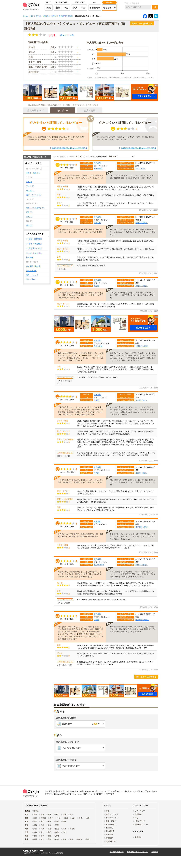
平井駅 (96, 620)
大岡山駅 (97, 223)
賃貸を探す (81, 724)
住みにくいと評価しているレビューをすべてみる (138, 148)
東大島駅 (97, 163)
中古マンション (79, 105)
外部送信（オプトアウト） (137, 852)
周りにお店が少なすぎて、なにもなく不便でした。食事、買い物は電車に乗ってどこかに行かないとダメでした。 (125, 138)
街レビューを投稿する (142, 23)
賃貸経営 (109, 838)
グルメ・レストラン (34, 253)
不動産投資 (110, 831)
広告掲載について (141, 824)
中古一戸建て (93, 105)
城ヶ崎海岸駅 (99, 565)
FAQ (136, 818)
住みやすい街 (109, 7)
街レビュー (67, 35)
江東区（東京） (141, 400)
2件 (52, 52)
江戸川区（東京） (142, 527)
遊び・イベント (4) (33, 195)
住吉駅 (96, 400)
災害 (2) (29, 212)
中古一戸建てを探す (71, 766)
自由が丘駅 (98, 346)
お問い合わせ (140, 821)
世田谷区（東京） (142, 346)
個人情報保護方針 (116, 852)
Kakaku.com (34, 853)
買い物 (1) (30, 190)
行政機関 (29, 258)
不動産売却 (95, 7)
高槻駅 (96, 286)
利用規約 (138, 814)
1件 (52, 47)
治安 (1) (29, 217)
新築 (58, 7)
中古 (66, 7)
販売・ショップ (32, 275)
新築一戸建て (111, 821)
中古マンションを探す (72, 748)
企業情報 (154, 852)
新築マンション (112, 814)
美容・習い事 (31, 271)
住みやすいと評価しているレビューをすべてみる (69, 148)
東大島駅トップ (35, 110)
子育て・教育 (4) (32, 173)
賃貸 (49, 7)
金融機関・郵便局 (33, 266)
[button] (90, 92)
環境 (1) (29, 225)
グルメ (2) (30, 186)
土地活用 (109, 835)
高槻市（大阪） (141, 286)
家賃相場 (138, 837)
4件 (52, 62)
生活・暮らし (31, 279)
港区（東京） (140, 168)
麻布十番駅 (98, 168)
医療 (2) (29, 182)
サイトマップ (140, 811)
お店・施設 (89, 110)
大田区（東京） (141, 223)
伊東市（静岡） (141, 565)
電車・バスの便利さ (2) (35, 208)
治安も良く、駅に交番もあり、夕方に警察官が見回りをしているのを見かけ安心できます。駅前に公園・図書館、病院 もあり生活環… (56, 138)
